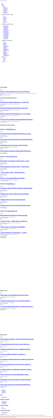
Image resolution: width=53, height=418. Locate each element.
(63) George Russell (5, 37)
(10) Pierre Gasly (5, 28)
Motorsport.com (6, 136)
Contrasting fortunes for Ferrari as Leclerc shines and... (15, 344)
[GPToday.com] (26, 1)
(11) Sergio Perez (5, 29)
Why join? (5, 0)
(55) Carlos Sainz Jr (5, 36)
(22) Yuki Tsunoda (5, 32)
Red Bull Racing (5, 21)
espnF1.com (4, 43)
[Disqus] (26, 248)
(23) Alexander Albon (6, 33)
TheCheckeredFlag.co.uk (6, 55)
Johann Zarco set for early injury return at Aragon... (14, 145)
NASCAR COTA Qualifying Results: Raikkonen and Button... (16, 119)
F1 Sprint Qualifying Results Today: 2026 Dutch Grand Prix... (16, 306)
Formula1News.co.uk (6, 46)
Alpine (4, 16)
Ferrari (4, 17)
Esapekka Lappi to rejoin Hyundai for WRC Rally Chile (15, 205)
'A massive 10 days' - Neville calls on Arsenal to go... (14, 221)
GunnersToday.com (12, 211)
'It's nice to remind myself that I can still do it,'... (13, 354)
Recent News (3, 390)
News (4, 6)
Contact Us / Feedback (4, 412)
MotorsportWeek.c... (5, 147)
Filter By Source (4, 392)
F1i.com (4, 104)
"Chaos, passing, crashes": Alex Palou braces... (12, 172)
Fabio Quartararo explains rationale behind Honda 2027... (15, 151)
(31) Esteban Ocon (5, 35)
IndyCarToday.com (12, 156)
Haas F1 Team (5, 18)
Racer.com (4, 52)
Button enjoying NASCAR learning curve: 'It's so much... (15, 113)
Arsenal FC (4, 61)
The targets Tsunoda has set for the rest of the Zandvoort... (15, 364)
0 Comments (8, 94)
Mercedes (4, 20)
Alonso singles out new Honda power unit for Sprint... (14, 295)
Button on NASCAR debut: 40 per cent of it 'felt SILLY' (15, 91)
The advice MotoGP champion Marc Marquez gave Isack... (15, 133)
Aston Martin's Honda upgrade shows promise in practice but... (17, 359)
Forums (3, 393)
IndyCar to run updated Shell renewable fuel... (12, 178)
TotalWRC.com (11, 183)
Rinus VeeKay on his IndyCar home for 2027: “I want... (15, 161)
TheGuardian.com (5, 229)
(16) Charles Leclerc (5, 30)
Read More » (12, 302)
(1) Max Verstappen (5, 25)
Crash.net (4, 42)
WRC (4, 59)
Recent (3, 5)
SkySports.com (5, 53)
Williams (4, 22)
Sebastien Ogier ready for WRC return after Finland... (14, 194)
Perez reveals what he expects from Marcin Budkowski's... (15, 384)
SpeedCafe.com (5, 54)
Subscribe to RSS (4, 403)
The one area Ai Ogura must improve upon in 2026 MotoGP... (16, 139)
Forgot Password (4, 408)
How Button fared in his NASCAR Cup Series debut (14, 108)
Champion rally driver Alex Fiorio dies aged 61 (12, 199)
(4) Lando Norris (5, 27)
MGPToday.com (11, 129)
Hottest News (3, 389)
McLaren (4, 19)
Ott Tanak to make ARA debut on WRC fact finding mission (16, 188)
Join (3, 0)
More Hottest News (2, 309)
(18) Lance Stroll (5, 31)
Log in (1, 0)
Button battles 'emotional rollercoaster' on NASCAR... (14, 102)
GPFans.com (5, 48)
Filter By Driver (4, 391)
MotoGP (4, 58)
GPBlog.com (5, 47)
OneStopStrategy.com (6, 50)
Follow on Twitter (4, 401)
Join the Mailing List (4, 402)
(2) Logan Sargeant (5, 26)
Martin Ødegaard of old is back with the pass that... (14, 215)
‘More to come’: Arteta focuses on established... (12, 227)
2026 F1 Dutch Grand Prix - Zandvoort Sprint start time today (17, 339)
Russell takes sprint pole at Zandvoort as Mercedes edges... (15, 379)
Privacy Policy (3, 397)
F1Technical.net (5, 45)
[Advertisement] (26, 69)
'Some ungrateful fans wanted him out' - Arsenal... (13, 232)
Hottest (3, 4)
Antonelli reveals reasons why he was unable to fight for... (15, 300)
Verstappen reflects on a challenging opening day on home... (16, 369)
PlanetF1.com (5, 51)
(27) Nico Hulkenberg (6, 34)
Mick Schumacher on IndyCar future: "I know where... (15, 166)
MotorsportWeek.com (6, 49)
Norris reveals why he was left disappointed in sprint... (14, 374)
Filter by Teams (5, 7)
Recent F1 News (5, 10)
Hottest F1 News (5, 9)
